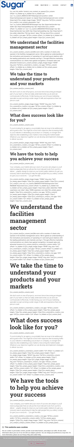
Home (36, 5)
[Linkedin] (72, 5)
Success (55, 5)
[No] (71, 441)
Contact (63, 5)
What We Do (44, 5)
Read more (40, 443)
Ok (31, 443)
